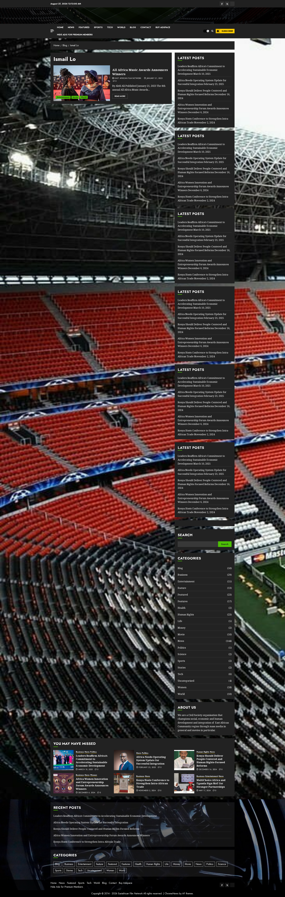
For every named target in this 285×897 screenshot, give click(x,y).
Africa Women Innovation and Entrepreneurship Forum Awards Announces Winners (203, 108)
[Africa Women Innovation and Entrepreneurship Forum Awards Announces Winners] (63, 783)
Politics (182, 647)
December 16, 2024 (208, 769)
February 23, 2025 (147, 767)
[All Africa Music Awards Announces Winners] (81, 83)
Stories (182, 667)
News (71, 27)
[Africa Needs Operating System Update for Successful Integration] (124, 760)
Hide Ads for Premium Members (75, 34)
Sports (98, 27)
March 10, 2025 (85, 769)
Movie (75, 97)
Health (181, 607)
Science (182, 654)
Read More (120, 96)
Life (180, 621)
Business (182, 574)
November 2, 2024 (147, 790)
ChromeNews (171, 893)
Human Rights (186, 614)
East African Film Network (128, 78)
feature (182, 588)
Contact (145, 27)
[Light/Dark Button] (206, 31)
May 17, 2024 (205, 790)
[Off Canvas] (52, 31)
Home (60, 27)
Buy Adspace (163, 27)
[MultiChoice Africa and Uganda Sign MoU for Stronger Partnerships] (184, 783)
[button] (212, 31)
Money (181, 627)
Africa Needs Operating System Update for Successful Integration (151, 760)
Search (185, 534)
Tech (110, 27)
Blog (133, 27)
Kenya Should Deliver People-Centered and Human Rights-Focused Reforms (202, 92)
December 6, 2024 (86, 793)
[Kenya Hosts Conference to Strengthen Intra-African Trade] (124, 783)
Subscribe (227, 31)
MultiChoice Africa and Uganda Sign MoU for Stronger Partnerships (211, 783)
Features (182, 601)
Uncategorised (186, 680)
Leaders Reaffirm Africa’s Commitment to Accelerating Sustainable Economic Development (201, 70)
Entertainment (63, 97)
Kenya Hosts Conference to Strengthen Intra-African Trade (152, 783)
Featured (84, 27)
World (121, 27)
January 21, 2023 (155, 78)
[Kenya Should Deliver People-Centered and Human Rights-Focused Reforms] (184, 760)
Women (182, 687)
